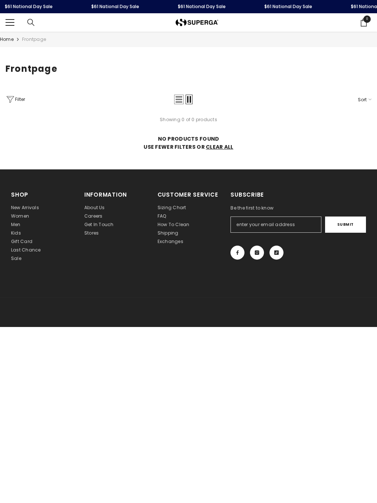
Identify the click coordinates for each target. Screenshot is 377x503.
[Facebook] (237, 253)
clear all (219, 147)
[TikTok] (276, 253)
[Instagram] (257, 253)
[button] (179, 99)
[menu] (10, 22)
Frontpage (34, 39)
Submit (345, 224)
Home (7, 39)
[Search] (31, 22)
